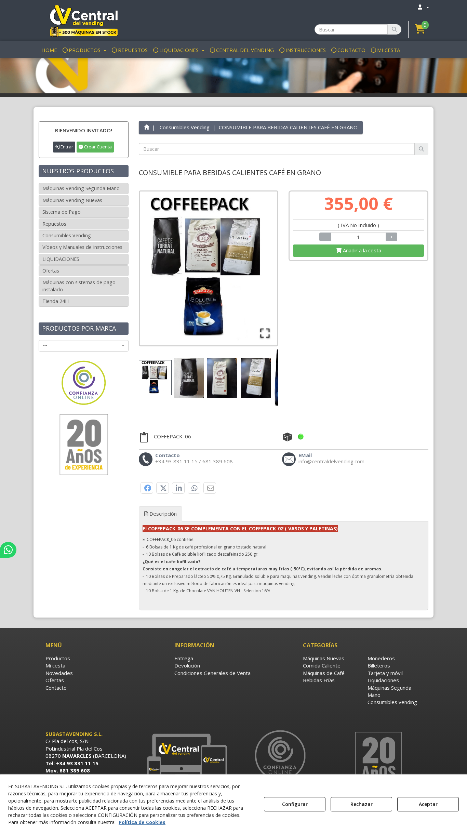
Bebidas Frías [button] (319, 680)
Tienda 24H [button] (55, 301)
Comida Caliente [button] (322, 665)
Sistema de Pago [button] (61, 212)
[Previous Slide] (155, 268)
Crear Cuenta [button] (97, 147)
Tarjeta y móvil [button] (385, 673)
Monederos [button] (381, 658)
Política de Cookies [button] (142, 822)
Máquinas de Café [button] (324, 673)
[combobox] (84, 346)
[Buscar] (394, 29)
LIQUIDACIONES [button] (60, 259)
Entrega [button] (183, 658)
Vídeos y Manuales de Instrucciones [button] (82, 247)
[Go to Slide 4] (255, 377)
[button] (84, 20)
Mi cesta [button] (55, 665)
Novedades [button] (59, 673)
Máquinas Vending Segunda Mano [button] (81, 188)
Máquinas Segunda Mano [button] (389, 691)
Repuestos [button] (54, 224)
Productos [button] (57, 658)
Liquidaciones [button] (383, 680)
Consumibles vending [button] (392, 702)
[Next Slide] (262, 268)
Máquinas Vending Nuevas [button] (72, 200)
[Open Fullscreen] (265, 333)
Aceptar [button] (428, 804)
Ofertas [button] (50, 270)
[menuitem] (423, 7)
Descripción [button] (162, 513)
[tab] (284, 563)
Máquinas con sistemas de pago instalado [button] (79, 285)
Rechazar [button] (361, 804)
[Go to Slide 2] (188, 377)
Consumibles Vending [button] (66, 235)
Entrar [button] (66, 147)
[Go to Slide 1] (155, 377)
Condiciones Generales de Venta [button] (212, 673)
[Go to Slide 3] (222, 377)
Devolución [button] (187, 665)
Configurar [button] (295, 804)
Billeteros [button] (379, 665)
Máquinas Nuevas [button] (323, 658)
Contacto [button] (56, 687)
